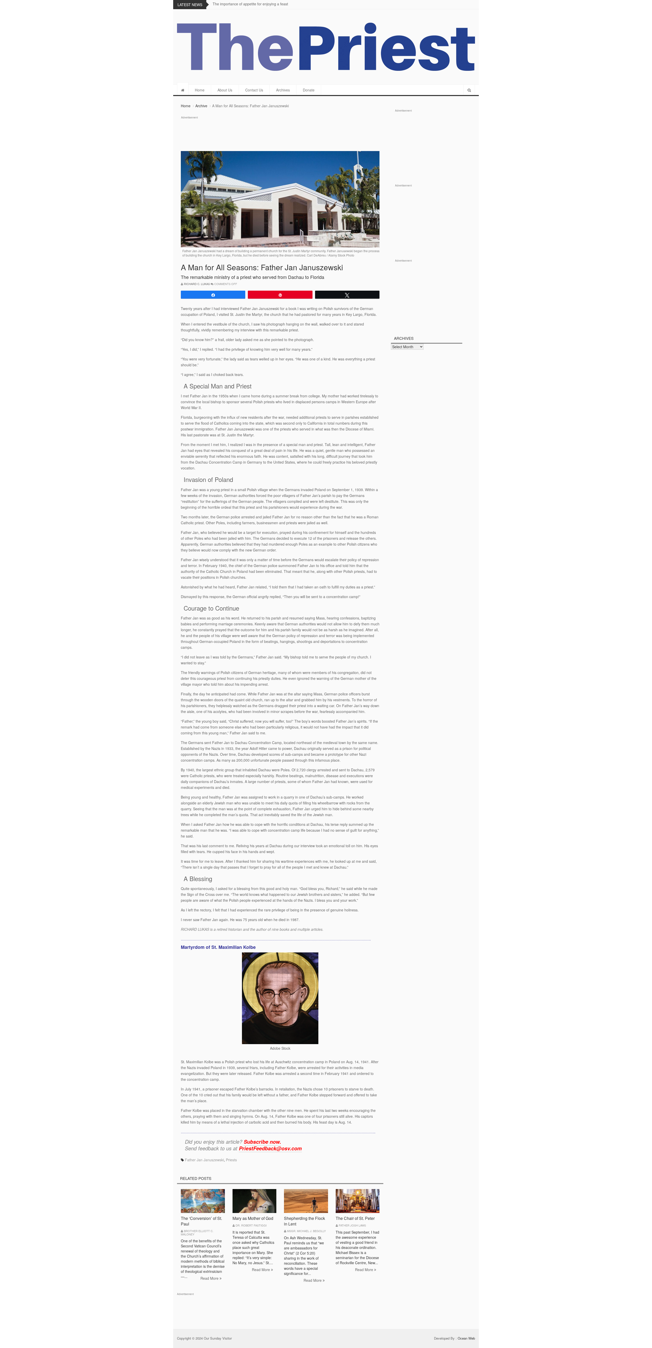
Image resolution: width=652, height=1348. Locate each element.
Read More (210, 1278)
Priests (231, 1159)
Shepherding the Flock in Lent (304, 1221)
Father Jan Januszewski (204, 1159)
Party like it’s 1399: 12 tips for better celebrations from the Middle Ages (270, 3)
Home (200, 89)
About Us (225, 89)
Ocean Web (466, 1338)
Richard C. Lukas (197, 284)
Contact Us (254, 89)
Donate (309, 89)
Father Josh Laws (352, 1225)
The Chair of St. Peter (355, 1218)
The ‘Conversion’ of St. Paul (201, 1221)
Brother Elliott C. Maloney (197, 1232)
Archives (283, 89)
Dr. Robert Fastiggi (251, 1225)
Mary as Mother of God (253, 1218)
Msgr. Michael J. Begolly (306, 1231)
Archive (201, 105)
